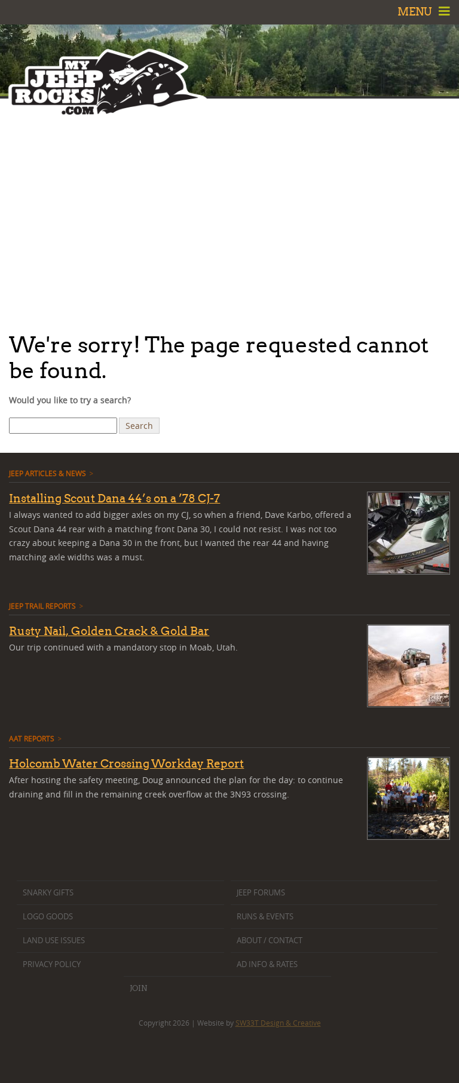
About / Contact (269, 940)
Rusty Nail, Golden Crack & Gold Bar (109, 631)
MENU (415, 12)
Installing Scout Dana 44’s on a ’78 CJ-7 (114, 498)
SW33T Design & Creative (278, 1022)
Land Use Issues (54, 940)
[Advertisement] (229, 212)
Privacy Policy (52, 964)
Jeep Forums (261, 893)
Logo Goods (48, 917)
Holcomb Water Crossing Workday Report (126, 763)
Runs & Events (265, 917)
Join (138, 988)
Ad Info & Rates (267, 964)
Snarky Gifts (48, 893)
